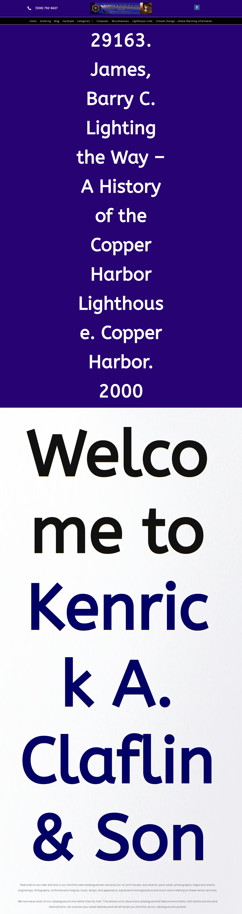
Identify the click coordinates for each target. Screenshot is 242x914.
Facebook (68, 21)
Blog (56, 21)
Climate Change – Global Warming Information (184, 21)
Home (33, 21)
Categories (83, 21)
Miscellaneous (120, 21)
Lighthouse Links (142, 21)
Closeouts (102, 21)
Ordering (45, 21)
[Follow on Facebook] (197, 7)
